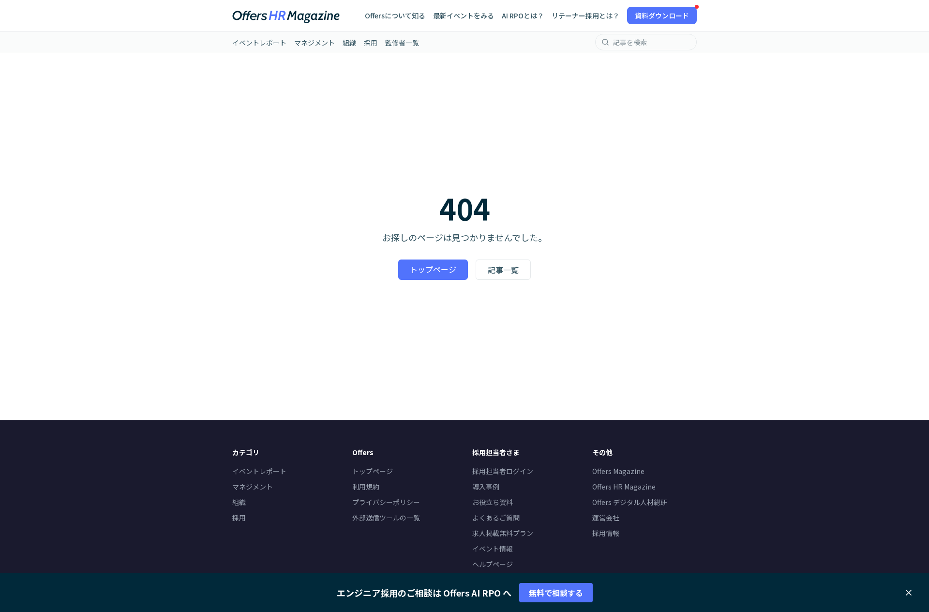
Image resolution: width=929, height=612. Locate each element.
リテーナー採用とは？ (585, 15)
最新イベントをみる (463, 15)
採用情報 (605, 533)
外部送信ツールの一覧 (386, 517)
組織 (349, 42)
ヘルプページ (492, 564)
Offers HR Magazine (624, 486)
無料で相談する (556, 592)
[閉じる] (909, 592)
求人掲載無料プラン (502, 533)
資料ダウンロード (662, 15)
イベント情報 (492, 548)
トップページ (433, 269)
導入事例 (485, 486)
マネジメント (314, 42)
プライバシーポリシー (386, 502)
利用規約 (365, 486)
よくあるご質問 (496, 517)
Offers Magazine (618, 471)
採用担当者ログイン (502, 471)
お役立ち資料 (492, 502)
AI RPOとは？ (523, 15)
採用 (370, 42)
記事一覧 (503, 269)
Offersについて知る (395, 15)
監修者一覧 (402, 42)
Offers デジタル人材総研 (629, 502)
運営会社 (605, 517)
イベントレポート (259, 42)
